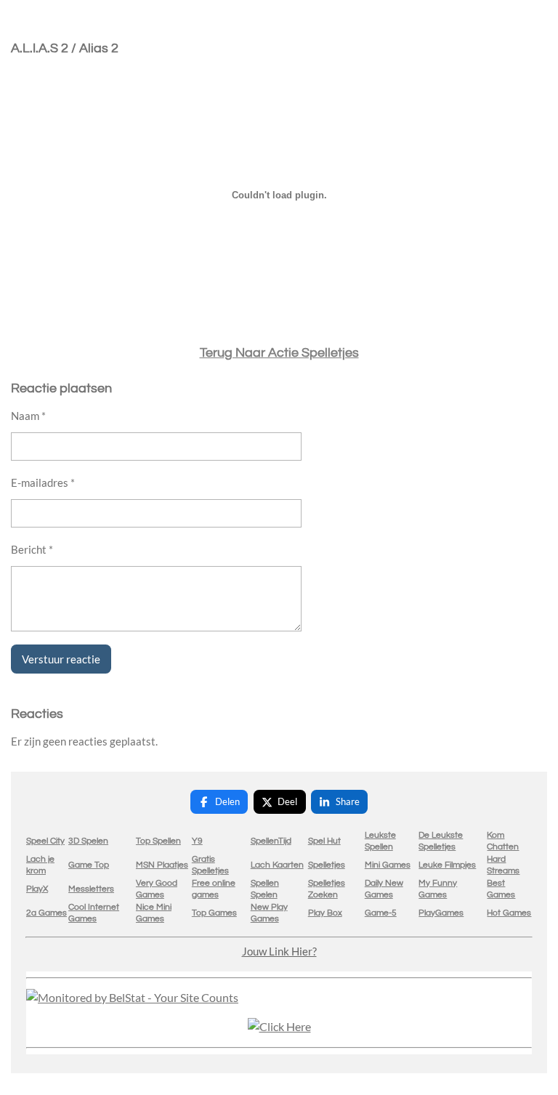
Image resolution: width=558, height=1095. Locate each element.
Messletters (91, 889)
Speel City (45, 841)
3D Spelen (88, 841)
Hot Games (509, 913)
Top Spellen (158, 841)
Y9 (197, 841)
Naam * (28, 415)
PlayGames (441, 913)
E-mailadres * (43, 482)
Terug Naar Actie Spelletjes (279, 353)
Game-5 (381, 913)
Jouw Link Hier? (279, 951)
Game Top (88, 865)
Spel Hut (324, 841)
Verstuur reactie (61, 659)
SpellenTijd (271, 841)
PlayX (37, 889)
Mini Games (388, 865)
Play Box (325, 913)
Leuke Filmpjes (447, 865)
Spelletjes (326, 865)
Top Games (214, 913)
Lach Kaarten (277, 865)
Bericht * (32, 549)
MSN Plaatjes (162, 865)
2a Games (46, 913)
